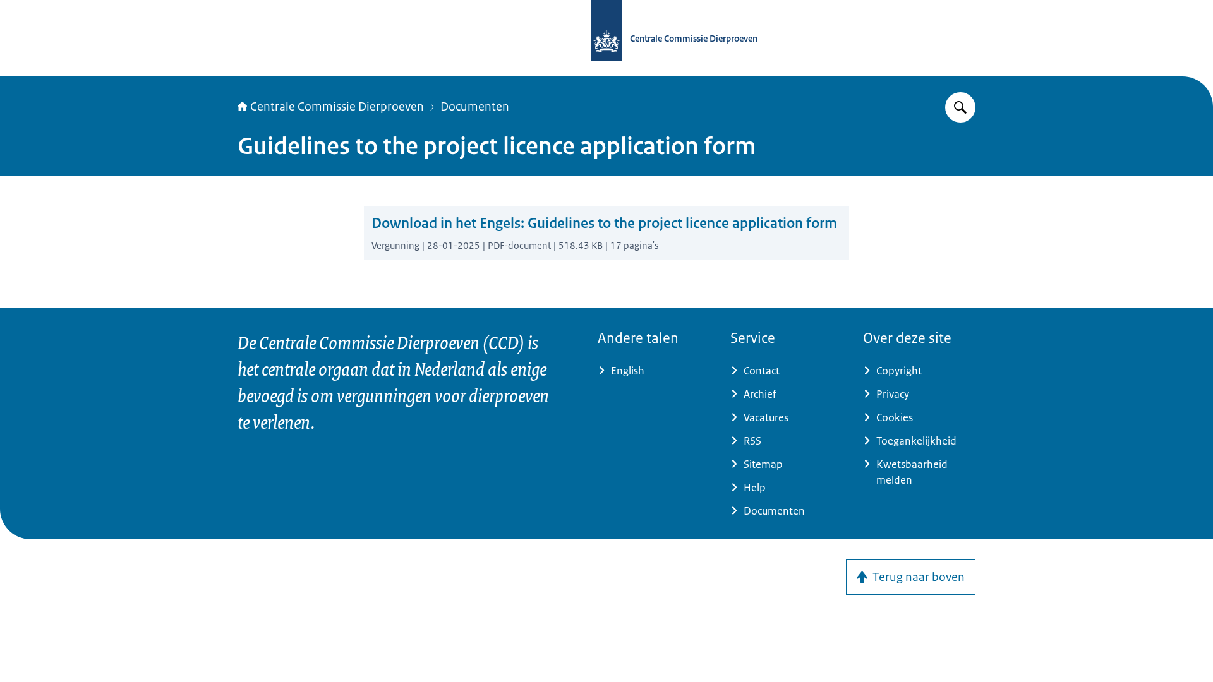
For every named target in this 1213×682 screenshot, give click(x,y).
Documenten (474, 106)
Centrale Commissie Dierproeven (337, 106)
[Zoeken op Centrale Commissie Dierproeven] (960, 107)
